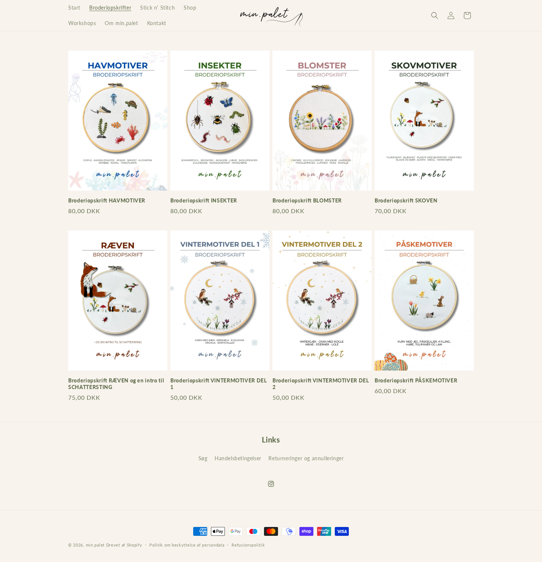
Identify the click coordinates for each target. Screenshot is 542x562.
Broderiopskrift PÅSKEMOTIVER (416, 380)
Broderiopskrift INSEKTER (203, 200)
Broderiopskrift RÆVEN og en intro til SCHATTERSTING (116, 383)
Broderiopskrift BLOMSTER (307, 200)
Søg (203, 458)
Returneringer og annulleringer (306, 458)
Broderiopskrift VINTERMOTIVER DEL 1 (218, 383)
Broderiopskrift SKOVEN (406, 200)
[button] (435, 15)
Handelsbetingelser (238, 458)
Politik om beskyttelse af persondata (186, 544)
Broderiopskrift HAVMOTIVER (106, 200)
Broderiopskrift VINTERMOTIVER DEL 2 (320, 383)
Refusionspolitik (248, 544)
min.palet (95, 544)
